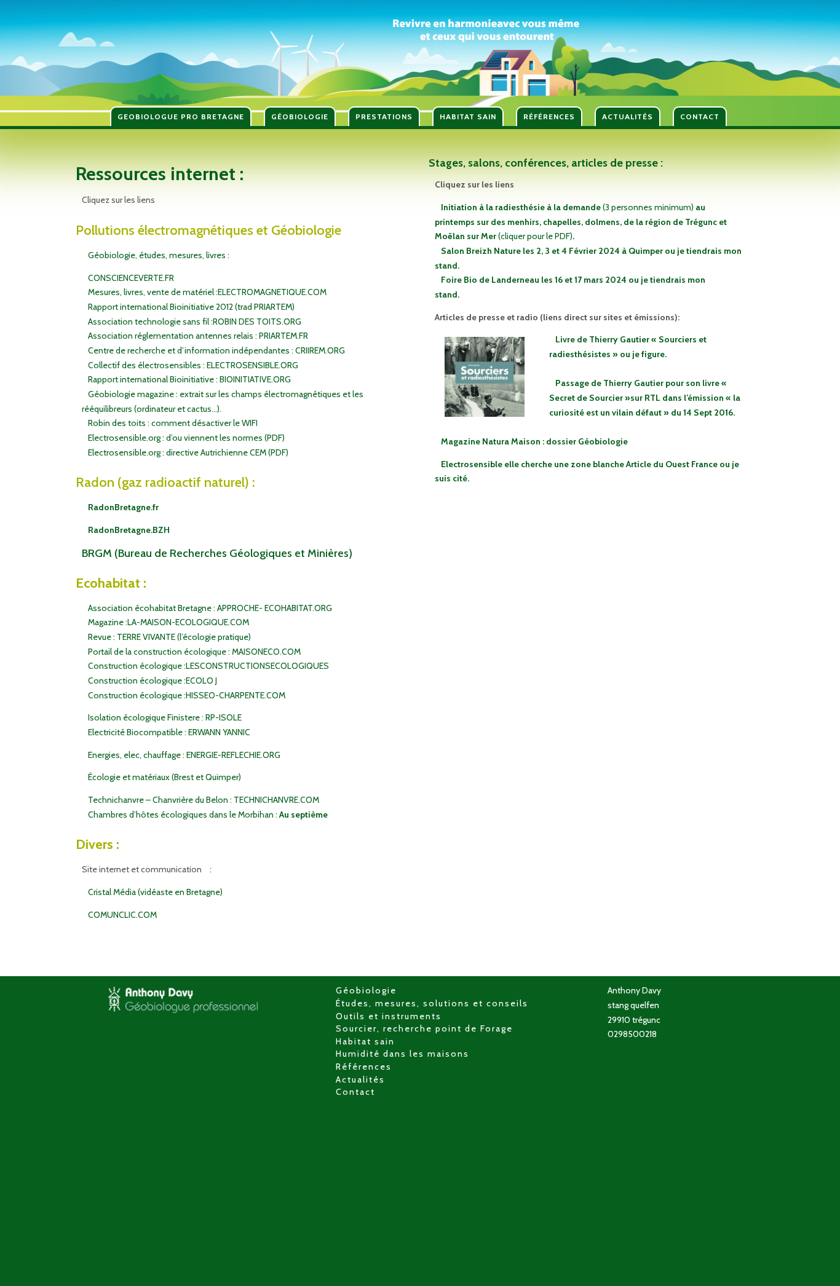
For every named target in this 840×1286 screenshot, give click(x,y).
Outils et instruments (389, 1016)
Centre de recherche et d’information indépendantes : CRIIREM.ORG (216, 350)
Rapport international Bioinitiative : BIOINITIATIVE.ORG (189, 379)
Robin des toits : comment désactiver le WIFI (173, 422)
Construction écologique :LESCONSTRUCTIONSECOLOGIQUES (208, 665)
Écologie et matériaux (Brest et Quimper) (164, 777)
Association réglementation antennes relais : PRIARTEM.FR (198, 335)
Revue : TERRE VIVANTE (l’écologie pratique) (169, 636)
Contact (355, 1091)
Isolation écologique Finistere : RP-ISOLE (165, 717)
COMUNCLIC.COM (122, 914)
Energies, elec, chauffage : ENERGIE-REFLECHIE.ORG (184, 754)
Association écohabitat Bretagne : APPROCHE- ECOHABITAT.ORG (210, 607)
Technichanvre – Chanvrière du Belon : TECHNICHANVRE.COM (203, 799)
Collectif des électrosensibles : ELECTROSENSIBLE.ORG (193, 365)
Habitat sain (365, 1041)
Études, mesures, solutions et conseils (432, 1003)
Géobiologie (366, 990)
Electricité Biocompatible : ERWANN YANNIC (169, 732)
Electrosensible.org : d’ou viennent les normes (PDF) (186, 437)
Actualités (360, 1079)
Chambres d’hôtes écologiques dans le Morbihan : (208, 814)
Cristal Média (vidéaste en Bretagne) (155, 891)
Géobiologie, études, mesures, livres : (158, 255)
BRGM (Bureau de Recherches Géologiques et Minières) (217, 553)
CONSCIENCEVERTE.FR (131, 277)
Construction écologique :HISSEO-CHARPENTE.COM (186, 695)
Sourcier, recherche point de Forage (424, 1028)
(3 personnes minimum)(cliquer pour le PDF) (581, 222)
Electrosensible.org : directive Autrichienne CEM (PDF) (188, 452)
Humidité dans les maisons (402, 1053)
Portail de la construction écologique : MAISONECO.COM (194, 651)
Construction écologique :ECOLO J (152, 680)
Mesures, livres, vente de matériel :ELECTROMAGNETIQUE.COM (207, 292)
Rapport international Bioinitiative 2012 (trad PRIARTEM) (191, 306)
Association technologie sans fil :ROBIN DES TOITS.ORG (194, 321)
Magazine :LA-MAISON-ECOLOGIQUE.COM (168, 622)
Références (364, 1066)
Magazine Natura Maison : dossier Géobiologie (534, 441)
